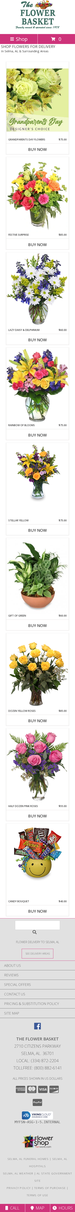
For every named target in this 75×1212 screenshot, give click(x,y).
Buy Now (37, 149)
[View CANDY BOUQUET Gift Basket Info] (37, 853)
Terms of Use (37, 1195)
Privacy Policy (19, 1188)
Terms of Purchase (50, 1188)
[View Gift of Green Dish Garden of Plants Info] (37, 576)
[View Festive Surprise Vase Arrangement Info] (37, 195)
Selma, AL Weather (18, 1173)
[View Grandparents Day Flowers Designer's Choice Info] (37, 100)
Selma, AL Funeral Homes (28, 1159)
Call (13, 1208)
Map (39, 1208)
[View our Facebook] (37, 1028)
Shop (22, 38)
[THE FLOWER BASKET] (37, 28)
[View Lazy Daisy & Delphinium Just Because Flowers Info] (37, 290)
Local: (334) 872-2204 (37, 1060)
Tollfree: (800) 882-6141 (37, 1068)
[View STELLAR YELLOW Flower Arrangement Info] (37, 472)
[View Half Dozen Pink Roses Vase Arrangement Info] (37, 766)
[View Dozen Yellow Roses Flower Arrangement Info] (37, 671)
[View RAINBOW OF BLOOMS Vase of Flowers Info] (37, 385)
